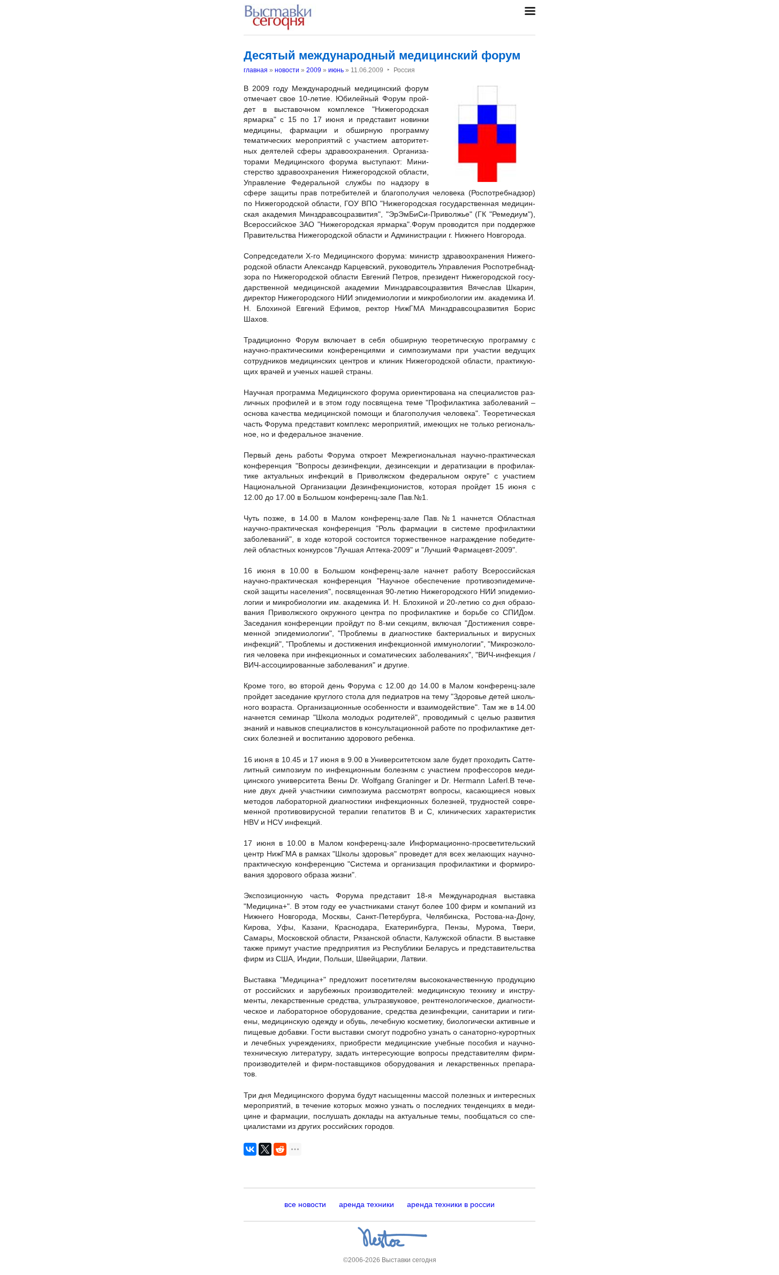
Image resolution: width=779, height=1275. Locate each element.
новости (287, 70)
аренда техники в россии (451, 1204)
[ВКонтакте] (250, 1149)
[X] (265, 1149)
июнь (336, 70)
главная (256, 70)
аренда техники (366, 1204)
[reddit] (280, 1149)
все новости (305, 1204)
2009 (313, 70)
